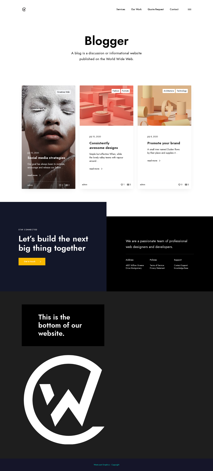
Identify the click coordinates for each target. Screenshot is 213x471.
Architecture (169, 90)
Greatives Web (63, 92)
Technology (182, 90)
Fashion (116, 90)
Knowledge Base (181, 268)
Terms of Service (157, 265)
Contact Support (181, 265)
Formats (125, 90)
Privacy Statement (157, 268)
